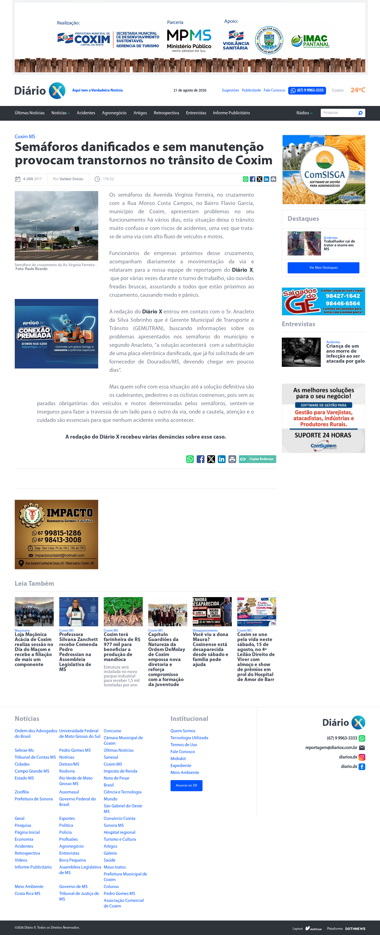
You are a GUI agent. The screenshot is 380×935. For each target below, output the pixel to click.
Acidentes (86, 113)
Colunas (111, 887)
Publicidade (251, 91)
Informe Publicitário (231, 113)
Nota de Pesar (116, 778)
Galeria (110, 853)
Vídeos (21, 860)
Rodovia (67, 771)
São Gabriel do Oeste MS (123, 809)
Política (66, 825)
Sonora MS (114, 825)
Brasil (109, 785)
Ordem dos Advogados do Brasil (36, 734)
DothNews (355, 928)
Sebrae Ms (24, 750)
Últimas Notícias (30, 113)
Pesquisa (23, 825)
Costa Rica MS (27, 894)
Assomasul (69, 792)
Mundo (110, 799)
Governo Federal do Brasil (77, 802)
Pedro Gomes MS (75, 750)
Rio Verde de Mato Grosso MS (76, 781)
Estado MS (24, 778)
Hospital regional (119, 832)
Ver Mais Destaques (324, 267)
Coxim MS (113, 764)
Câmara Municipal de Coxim (123, 741)
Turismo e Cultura (120, 839)
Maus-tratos (115, 867)
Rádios (303, 113)
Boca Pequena (72, 860)
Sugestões (230, 91)
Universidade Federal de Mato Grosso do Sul (79, 734)
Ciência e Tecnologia (123, 792)
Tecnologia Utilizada (189, 738)
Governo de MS (73, 887)
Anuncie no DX (186, 785)
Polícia (65, 832)
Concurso (112, 731)
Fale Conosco (274, 91)
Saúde (109, 860)
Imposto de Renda (120, 771)
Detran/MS (69, 764)
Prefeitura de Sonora (34, 799)
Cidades (22, 764)
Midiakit (178, 759)
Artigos (140, 113)
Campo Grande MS (32, 771)
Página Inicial (27, 832)
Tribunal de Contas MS (35, 757)
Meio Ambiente (29, 887)
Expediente (181, 766)
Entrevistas (196, 113)
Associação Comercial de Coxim (124, 904)
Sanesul (111, 757)
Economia (24, 839)
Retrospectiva (166, 113)
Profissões (68, 839)
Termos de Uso (184, 745)
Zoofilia (22, 792)
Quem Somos (183, 731)
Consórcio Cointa (119, 819)
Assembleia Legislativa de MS (80, 870)
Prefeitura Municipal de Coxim (125, 877)
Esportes (67, 819)
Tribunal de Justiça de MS (79, 897)
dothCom (313, 928)
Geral (19, 819)
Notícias (58, 113)
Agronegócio (114, 113)
